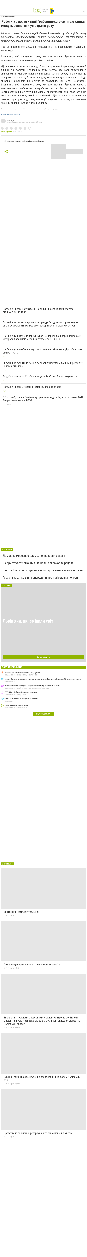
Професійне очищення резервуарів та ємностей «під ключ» (38, 1133)
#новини (10, 114)
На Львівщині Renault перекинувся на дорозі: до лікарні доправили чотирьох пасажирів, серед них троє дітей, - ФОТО (42, 337)
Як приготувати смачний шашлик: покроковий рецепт (38, 563)
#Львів (3, 114)
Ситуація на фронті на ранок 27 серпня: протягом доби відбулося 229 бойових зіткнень (43, 364)
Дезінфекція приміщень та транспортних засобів (32, 964)
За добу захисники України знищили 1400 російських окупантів (40, 376)
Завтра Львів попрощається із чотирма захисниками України (43, 570)
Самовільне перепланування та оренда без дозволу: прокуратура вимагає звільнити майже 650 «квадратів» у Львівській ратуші (40, 324)
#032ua (17, 114)
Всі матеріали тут (43, 657)
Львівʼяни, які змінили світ (28, 621)
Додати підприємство (43, 714)
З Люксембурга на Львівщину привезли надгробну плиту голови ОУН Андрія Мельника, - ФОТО (43, 399)
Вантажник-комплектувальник (21, 911)
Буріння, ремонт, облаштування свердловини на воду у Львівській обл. (42, 1078)
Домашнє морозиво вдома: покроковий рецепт (34, 556)
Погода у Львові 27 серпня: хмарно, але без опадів (32, 386)
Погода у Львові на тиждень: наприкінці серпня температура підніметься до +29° (38, 310)
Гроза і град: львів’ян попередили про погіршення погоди (40, 577)
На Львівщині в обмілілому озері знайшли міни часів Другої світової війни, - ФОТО (42, 351)
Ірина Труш (10, 120)
